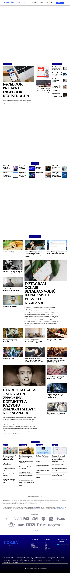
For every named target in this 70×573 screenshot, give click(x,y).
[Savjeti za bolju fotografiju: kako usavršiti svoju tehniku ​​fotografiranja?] (65, 86)
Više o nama (35, 530)
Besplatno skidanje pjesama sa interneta (26, 457)
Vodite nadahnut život (10, 306)
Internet (5, 445)
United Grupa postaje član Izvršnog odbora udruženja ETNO (56, 174)
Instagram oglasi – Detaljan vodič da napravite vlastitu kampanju (40, 293)
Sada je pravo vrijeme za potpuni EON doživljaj (22, 174)
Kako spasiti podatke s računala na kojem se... (22, 167)
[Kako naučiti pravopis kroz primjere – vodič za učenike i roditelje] (43, 83)
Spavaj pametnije (8, 252)
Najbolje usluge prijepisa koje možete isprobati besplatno (57, 252)
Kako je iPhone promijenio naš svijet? (56, 167)
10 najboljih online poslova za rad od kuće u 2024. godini (57, 68)
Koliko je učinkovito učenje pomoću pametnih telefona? (12, 289)
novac (34, 507)
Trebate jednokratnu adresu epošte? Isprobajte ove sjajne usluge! (9, 481)
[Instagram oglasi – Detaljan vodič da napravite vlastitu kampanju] (46, 270)
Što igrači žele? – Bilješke (55, 340)
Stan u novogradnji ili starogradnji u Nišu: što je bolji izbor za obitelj (33, 341)
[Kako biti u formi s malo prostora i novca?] (65, 80)
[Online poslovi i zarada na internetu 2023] (15, 168)
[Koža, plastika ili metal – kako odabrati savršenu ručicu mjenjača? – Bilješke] (35, 352)
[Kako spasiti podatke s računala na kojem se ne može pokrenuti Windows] (32, 168)
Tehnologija (23, 445)
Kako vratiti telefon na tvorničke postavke (38, 167)
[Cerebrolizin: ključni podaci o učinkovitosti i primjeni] (57, 370)
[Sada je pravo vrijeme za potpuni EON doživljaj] (32, 175)
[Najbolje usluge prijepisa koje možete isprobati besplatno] (57, 245)
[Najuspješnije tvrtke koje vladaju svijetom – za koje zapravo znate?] (57, 388)
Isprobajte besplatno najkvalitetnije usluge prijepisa (7, 174)
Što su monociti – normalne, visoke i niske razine (56, 414)
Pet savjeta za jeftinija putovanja (10, 340)
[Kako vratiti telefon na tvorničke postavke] (48, 168)
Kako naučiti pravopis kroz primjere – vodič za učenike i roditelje (43, 90)
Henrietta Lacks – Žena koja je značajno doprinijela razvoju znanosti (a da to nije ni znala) (19, 401)
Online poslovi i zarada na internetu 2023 (7, 167)
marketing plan (60, 508)
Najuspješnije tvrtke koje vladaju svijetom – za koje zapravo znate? (55, 395)
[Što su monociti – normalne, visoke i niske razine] (57, 407)
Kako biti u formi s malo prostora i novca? (57, 80)
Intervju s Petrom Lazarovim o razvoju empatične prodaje (12, 272)
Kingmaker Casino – (9, 358)
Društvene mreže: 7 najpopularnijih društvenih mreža (9, 457)
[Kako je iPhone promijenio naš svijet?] (64, 168)
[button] (67, 3)
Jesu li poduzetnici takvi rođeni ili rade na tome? (57, 74)
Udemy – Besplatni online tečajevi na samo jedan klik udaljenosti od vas (58, 458)
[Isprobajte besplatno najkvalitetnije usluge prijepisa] (15, 175)
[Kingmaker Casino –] (13, 352)
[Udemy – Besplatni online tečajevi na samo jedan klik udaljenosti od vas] (59, 450)
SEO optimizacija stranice (57, 481)
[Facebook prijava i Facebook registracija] (18, 74)
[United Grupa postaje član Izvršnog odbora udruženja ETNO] (64, 175)
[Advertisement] (35, 32)
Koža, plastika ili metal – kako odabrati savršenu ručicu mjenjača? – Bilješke (34, 360)
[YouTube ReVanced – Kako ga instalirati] (43, 450)
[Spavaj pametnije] (13, 245)
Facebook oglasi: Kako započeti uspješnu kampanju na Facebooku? (59, 475)
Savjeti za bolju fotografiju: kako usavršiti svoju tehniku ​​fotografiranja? (56, 87)
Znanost (5, 387)
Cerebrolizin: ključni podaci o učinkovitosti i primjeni (57, 377)
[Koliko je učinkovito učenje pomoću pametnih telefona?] (13, 282)
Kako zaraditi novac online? (58, 464)
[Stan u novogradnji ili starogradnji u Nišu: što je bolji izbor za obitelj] (35, 333)
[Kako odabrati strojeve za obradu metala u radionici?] (65, 95)
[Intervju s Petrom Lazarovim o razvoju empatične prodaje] (13, 265)
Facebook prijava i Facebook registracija (16, 90)
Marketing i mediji (35, 236)
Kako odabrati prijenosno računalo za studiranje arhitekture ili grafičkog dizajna (33, 254)
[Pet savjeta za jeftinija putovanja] (13, 333)
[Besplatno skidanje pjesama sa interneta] (26, 450)
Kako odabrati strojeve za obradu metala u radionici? (57, 95)
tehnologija (35, 163)
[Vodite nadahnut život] (13, 300)
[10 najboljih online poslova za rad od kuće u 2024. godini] (65, 68)
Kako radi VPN (39, 461)
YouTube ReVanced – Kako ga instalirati (43, 457)
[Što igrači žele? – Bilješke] (57, 333)
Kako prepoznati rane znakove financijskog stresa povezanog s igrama (56, 360)
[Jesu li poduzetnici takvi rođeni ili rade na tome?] (65, 74)
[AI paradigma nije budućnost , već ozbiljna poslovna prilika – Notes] (48, 175)
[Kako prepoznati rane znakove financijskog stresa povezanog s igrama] (57, 352)
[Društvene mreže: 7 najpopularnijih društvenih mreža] (10, 450)
